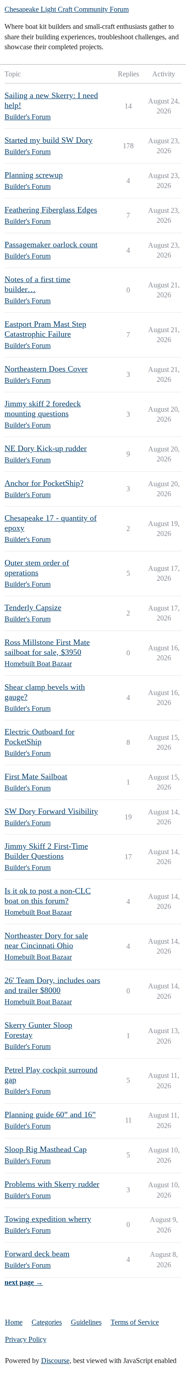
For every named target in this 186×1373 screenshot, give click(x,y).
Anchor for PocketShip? (44, 483)
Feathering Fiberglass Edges (51, 209)
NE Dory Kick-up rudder (46, 448)
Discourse (55, 1360)
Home (14, 1322)
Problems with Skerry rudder (52, 1184)
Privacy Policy (25, 1339)
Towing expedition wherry (48, 1218)
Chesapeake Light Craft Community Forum (67, 9)
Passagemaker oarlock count (51, 244)
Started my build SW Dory (49, 140)
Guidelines (86, 1322)
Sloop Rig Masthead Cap (46, 1149)
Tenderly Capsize (33, 607)
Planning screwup (34, 174)
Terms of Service (135, 1322)
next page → (24, 1282)
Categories (47, 1322)
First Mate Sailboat (36, 776)
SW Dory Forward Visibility (51, 811)
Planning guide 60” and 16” (50, 1114)
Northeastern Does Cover (46, 368)
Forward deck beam (37, 1253)
